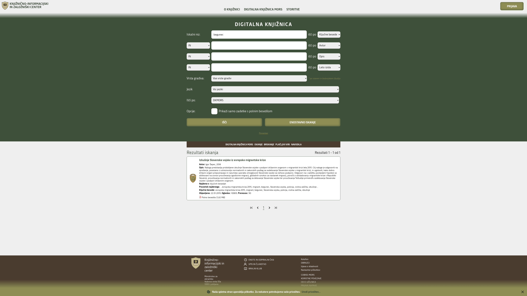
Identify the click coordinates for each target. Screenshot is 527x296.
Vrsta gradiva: (195, 78)
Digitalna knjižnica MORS (263, 9)
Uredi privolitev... (311, 292)
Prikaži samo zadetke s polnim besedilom (245, 111)
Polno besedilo (209, 197)
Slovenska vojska (271, 190)
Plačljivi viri (282, 144)
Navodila (296, 144)
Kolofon (304, 259)
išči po (312, 34)
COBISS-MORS (307, 275)
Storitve (293, 9)
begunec (259, 190)
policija (284, 190)
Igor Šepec (210, 164)
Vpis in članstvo (257, 264)
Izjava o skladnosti (309, 266)
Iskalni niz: (193, 34)
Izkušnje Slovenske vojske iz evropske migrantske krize (232, 160)
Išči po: (191, 100)
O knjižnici (232, 9)
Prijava (512, 6)
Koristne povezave (311, 278)
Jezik (190, 89)
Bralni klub (255, 268)
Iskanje (258, 144)
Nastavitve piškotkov (310, 270)
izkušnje (306, 190)
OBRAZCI (305, 262)
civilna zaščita (294, 190)
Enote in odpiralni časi (261, 260)
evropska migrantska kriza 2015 (230, 190)
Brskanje (269, 144)
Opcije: (191, 111)
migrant (249, 190)
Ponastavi (263, 133)
